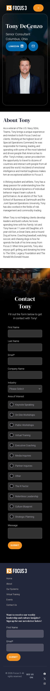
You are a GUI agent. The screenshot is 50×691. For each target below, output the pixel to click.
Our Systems (12, 589)
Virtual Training (13, 594)
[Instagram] (45, 683)
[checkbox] (25, 461)
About (9, 584)
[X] (45, 679)
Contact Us (11, 605)
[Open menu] (38, 8)
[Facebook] (45, 674)
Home (9, 579)
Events (9, 600)
